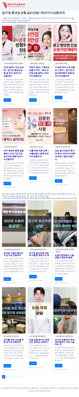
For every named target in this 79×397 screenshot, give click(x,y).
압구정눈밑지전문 (61, 63)
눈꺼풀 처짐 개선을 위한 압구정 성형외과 (14, 341)
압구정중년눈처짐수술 (11, 336)
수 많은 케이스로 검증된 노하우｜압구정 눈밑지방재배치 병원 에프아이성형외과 (65, 71)
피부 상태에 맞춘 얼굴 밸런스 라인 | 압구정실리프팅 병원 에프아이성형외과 (14, 154)
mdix (49, 391)
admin (15, 104)
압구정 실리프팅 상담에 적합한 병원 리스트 (39, 254)
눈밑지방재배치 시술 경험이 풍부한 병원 (64, 256)
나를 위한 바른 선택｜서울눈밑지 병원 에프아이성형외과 (39, 153)
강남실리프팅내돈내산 (63, 147)
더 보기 (7, 100)
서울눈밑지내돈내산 (36, 147)
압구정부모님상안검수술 (12, 249)
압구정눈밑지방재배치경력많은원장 (65, 250)
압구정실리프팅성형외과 (38, 249)
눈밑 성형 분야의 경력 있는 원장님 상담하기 (39, 341)
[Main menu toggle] (74, 5)
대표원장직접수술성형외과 (64, 336)
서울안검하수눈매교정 (37, 63)
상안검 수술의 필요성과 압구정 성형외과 (13, 254)
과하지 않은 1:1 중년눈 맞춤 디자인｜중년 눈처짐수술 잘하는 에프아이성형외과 (39, 71)
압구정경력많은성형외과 (38, 336)
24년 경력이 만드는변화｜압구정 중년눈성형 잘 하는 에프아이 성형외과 (14, 71)
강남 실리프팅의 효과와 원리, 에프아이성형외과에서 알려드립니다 (65, 154)
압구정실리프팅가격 (10, 147)
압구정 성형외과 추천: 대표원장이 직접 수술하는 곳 (65, 342)
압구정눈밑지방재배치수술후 (13, 63)
